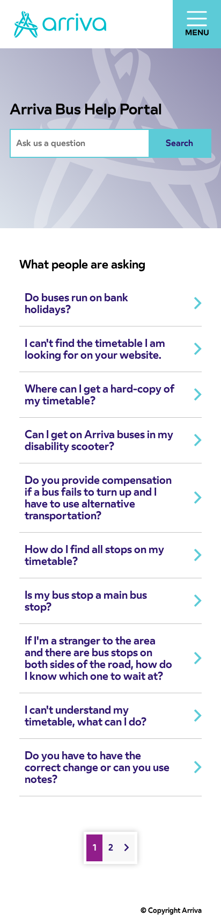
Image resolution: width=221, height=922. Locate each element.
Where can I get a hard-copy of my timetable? (99, 395)
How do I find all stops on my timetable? (94, 555)
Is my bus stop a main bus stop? (86, 601)
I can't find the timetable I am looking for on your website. (95, 349)
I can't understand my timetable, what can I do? (85, 716)
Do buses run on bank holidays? (76, 303)
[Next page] (127, 847)
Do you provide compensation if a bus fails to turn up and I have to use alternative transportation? (98, 497)
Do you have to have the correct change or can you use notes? (97, 767)
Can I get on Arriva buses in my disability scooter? (99, 440)
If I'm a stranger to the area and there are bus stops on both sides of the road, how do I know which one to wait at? (98, 658)
